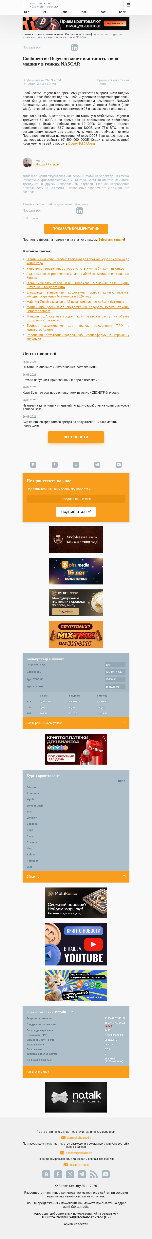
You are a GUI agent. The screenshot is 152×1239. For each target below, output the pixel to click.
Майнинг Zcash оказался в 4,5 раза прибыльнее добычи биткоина (75, 302)
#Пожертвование (60, 204)
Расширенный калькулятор (45, 723)
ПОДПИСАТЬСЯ (74, 512)
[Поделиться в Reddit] (92, 47)
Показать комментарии (76, 229)
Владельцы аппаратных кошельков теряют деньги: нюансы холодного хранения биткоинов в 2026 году (78, 294)
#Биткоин (81, 204)
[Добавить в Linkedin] (74, 47)
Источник (32, 218)
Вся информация (38, 1072)
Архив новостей (76, 1224)
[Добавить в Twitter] (56, 47)
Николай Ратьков (47, 164)
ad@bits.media (79, 1164)
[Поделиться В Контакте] (83, 47)
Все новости (76, 437)
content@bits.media (79, 1152)
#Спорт (42, 204)
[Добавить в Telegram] (65, 47)
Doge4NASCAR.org (81, 143)
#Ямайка (28, 204)
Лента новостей (39, 353)
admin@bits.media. (76, 1207)
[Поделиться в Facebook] (47, 47)
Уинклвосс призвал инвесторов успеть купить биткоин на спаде (75, 268)
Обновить (33, 876)
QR (107, 1217)
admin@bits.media (79, 1137)
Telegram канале (111, 239)
